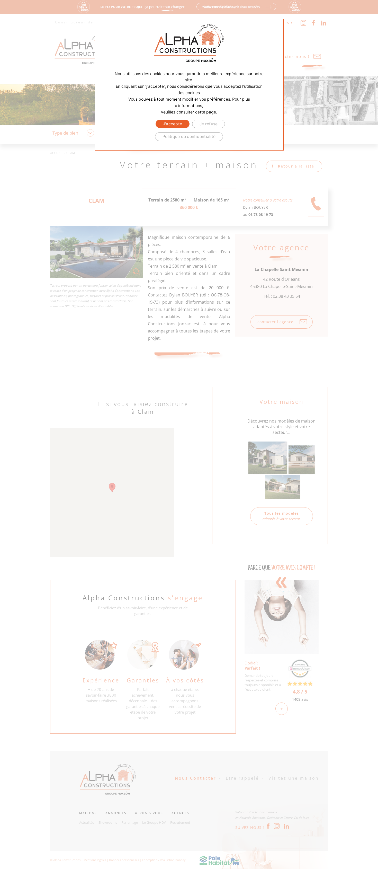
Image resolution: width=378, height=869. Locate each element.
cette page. (206, 112)
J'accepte (172, 123)
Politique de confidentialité (189, 136)
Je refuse (209, 123)
